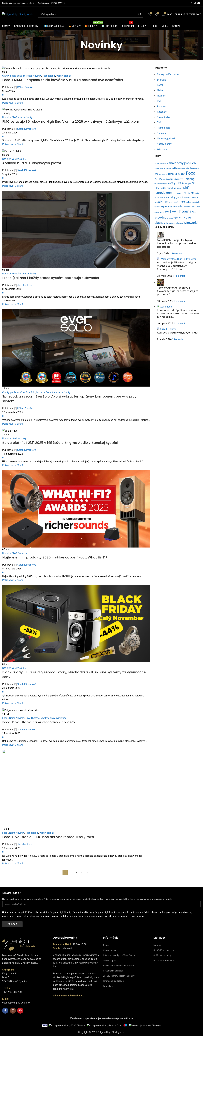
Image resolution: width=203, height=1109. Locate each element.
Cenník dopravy (110, 960)
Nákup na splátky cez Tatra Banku (119, 955)
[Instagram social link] (195, 3)
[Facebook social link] (191, 3)
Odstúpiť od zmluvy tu (163, 950)
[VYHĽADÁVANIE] (139, 14)
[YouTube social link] (199, 3)
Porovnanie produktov (163, 960)
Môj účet (157, 945)
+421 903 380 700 (57, 3)
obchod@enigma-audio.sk (23, 3)
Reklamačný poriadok (113, 971)
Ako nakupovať (110, 950)
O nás (105, 945)
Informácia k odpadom (113, 981)
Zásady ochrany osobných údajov (118, 976)
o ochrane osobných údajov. (88, 916)
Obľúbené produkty (162, 955)
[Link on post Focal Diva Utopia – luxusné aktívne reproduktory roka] (101, 518)
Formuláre (108, 986)
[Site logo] (17, 14)
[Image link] (18, 944)
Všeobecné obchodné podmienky (118, 965)
